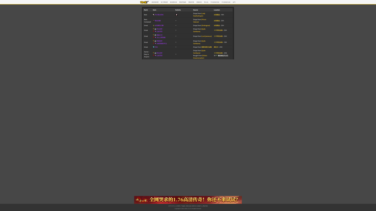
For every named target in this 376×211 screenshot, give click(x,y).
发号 (234, 2)
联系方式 (194, 206)
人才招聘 (177, 206)
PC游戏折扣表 (226, 2)
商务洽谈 (188, 206)
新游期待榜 (155, 2)
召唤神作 (199, 2)
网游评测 (191, 2)
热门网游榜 (164, 2)
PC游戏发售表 (215, 2)
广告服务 (183, 206)
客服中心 (199, 206)
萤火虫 (206, 2)
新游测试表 (173, 2)
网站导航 (205, 206)
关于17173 (171, 206)
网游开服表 (182, 2)
